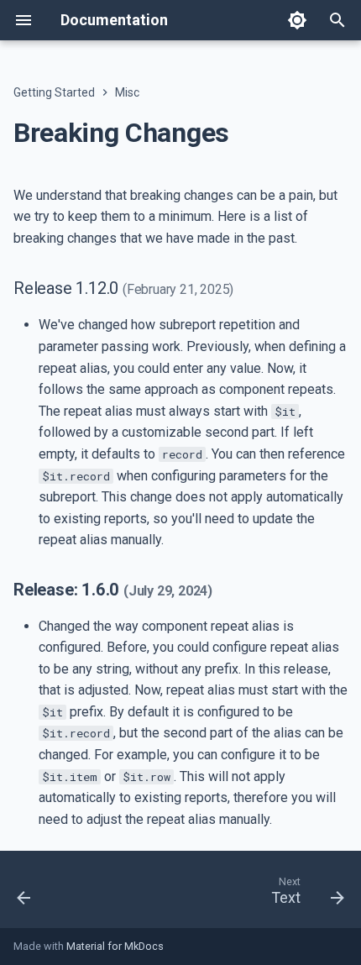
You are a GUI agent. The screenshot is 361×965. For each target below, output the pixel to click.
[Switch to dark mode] (297, 20)
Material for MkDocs (115, 946)
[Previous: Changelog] (24, 894)
